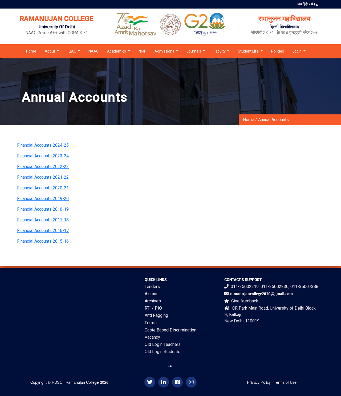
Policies (277, 51)
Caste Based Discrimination (170, 330)
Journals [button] (194, 51)
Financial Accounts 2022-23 (43, 166)
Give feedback (244, 300)
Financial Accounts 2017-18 (43, 219)
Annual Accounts (273, 119)
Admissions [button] (165, 51)
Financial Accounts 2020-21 (43, 187)
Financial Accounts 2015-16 (43, 241)
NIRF (142, 51)
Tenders (152, 286)
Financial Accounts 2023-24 (43, 155)
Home (31, 51)
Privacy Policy (259, 382)
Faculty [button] (220, 51)
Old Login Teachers (163, 344)
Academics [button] (117, 51)
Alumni (151, 293)
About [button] (50, 51)
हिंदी (305, 4)
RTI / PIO (153, 308)
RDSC (57, 382)
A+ (313, 4)
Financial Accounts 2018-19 (43, 209)
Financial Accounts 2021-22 (43, 177)
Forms (151, 322)
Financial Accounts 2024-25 (43, 145)
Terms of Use (285, 382)
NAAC (93, 51)
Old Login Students (162, 351)
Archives (153, 300)
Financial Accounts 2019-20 (43, 198)
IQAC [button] (72, 51)
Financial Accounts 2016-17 (43, 230)
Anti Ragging (156, 315)
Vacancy (152, 337)
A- (317, 5)
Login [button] (297, 51)
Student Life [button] (248, 51)
